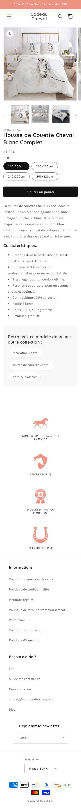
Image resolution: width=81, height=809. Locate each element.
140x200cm (16, 166)
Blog (12, 709)
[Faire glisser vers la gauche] (5, 115)
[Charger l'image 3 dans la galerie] (61, 114)
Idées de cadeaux (24, 377)
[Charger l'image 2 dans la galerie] (40, 114)
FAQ (12, 669)
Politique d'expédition (25, 640)
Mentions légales (21, 600)
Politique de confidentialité (29, 589)
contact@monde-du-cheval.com (32, 699)
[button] (9, 16)
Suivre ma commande (24, 679)
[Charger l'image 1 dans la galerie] (20, 114)
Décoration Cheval (25, 353)
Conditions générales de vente (31, 579)
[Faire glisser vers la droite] (76, 115)
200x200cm (44, 166)
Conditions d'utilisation (26, 630)
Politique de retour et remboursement (37, 610)
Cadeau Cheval (45, 800)
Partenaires (17, 620)
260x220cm (44, 176)
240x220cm (16, 176)
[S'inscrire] (63, 738)
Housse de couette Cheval (31, 365)
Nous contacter (20, 689)
